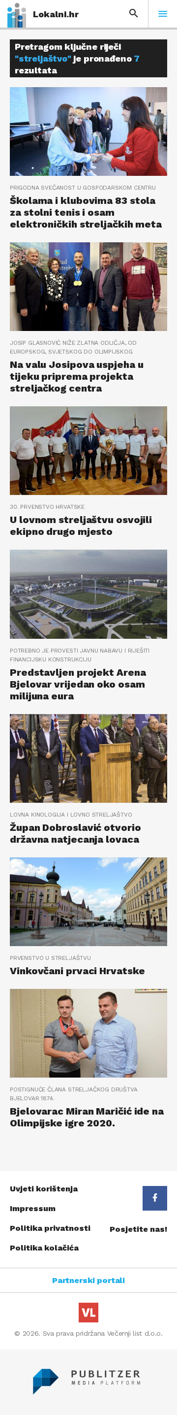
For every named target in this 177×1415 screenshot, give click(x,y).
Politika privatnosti (50, 1228)
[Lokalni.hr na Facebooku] (155, 1198)
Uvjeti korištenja (44, 1188)
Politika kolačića (44, 1247)
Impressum (33, 1208)
